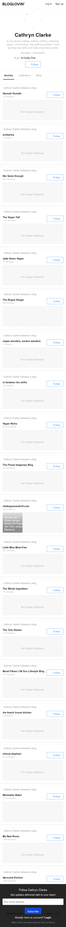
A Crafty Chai (28, 57)
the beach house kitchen (17, 712)
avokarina (8, 134)
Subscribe (33, 911)
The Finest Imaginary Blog (18, 464)
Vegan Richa (10, 423)
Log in (48, 3)
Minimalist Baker (12, 795)
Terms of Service (48, 922)
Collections (24, 75)
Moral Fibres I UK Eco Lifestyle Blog (23, 671)
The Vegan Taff (11, 217)
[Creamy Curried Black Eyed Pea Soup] (13, 812)
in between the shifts (15, 382)
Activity (8, 75)
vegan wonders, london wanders (22, 341)
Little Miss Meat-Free (15, 547)
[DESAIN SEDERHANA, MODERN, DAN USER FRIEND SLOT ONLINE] (33, 523)
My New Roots (11, 836)
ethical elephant (12, 753)
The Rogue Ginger (13, 299)
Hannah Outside (12, 93)
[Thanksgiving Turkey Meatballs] (53, 812)
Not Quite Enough (13, 176)
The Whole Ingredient (15, 588)
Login (47, 917)
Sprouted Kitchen (13, 877)
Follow (34, 64)
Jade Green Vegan (13, 258)
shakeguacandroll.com (16, 506)
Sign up (59, 3)
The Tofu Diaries (12, 630)
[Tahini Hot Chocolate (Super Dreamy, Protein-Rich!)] (33, 812)
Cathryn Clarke (12, 87)
